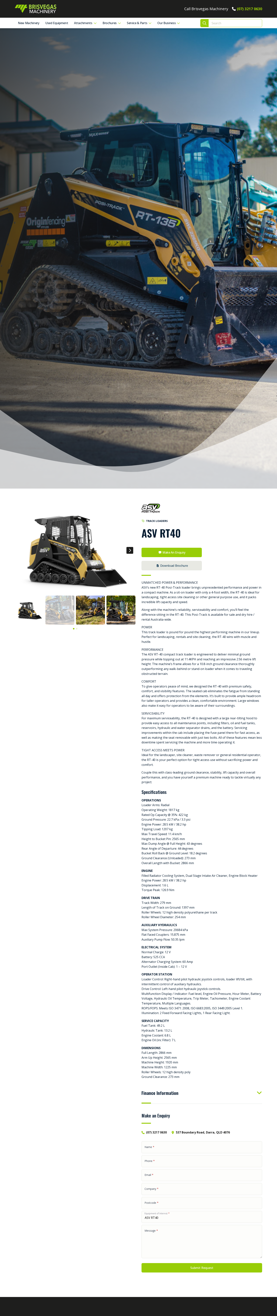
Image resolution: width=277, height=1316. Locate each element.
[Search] (204, 23)
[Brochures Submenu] (120, 23)
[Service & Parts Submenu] (150, 23)
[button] (129, 550)
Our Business (166, 23)
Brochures (110, 23)
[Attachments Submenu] (95, 23)
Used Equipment (56, 23)
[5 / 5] (75, 549)
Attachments (83, 23)
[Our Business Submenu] (179, 23)
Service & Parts (137, 23)
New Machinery (28, 23)
